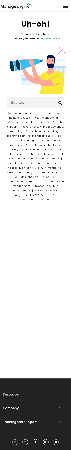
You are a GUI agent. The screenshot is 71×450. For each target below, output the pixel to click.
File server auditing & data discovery (35, 154)
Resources (11, 394)
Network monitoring (19, 172)
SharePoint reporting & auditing (43, 149)
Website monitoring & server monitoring (34, 167)
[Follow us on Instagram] (46, 442)
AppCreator (27, 199)
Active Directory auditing (42, 131)
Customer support (20, 122)
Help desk (42, 122)
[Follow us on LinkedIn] (15, 442)
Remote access (19, 117)
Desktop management (22, 113)
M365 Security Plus (44, 195)
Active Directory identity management (34, 158)
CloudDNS (45, 199)
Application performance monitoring (34, 163)
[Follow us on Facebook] (35, 442)
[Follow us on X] (25, 442)
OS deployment (51, 113)
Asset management (47, 117)
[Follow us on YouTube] (56, 442)
